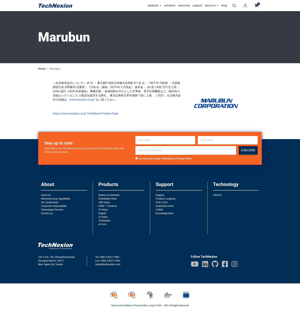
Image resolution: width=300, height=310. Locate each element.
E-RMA (159, 209)
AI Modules (104, 220)
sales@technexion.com (107, 264)
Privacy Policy (183, 158)
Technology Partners (52, 209)
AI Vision (103, 217)
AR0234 (217, 195)
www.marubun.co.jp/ (82, 99)
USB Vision (104, 202)
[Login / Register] (245, 5)
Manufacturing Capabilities (55, 198)
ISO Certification (50, 202)
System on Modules (108, 195)
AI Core (102, 224)
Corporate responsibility (54, 206)
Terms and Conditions (121, 305)
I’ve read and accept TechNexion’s (164, 158)
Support (160, 195)
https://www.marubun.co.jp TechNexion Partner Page (85, 113)
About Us (46, 195)
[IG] (234, 264)
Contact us (47, 213)
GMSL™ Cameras (107, 206)
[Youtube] (195, 264)
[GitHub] (215, 264)
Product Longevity (166, 198)
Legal (151, 305)
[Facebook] (225, 264)
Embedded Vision (107, 198)
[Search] (234, 5)
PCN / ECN (161, 202)
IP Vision (103, 209)
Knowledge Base (165, 213)
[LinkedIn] (205, 264)
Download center (165, 206)
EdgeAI (102, 213)
